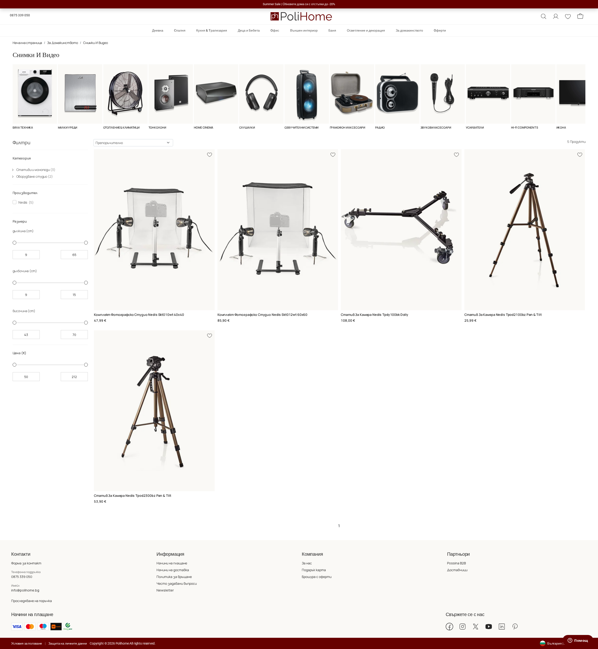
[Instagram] (462, 626)
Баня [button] (332, 30)
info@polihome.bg (25, 590)
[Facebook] (449, 626)
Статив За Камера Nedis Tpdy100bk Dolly (374, 314)
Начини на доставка (173, 570)
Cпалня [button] (179, 30)
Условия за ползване (26, 643)
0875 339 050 (20, 15)
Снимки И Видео (95, 42)
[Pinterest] (515, 626)
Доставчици (457, 570)
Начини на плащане (172, 563)
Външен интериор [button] (304, 30)
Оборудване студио (34, 176)
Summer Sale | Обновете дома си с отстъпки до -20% (299, 4)
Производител (25, 193)
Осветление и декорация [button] (366, 30)
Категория (22, 158)
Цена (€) (19, 353)
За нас (307, 563)
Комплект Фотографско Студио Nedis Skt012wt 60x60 (262, 314)
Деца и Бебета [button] (249, 30)
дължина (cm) (23, 231)
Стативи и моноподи (35, 169)
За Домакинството (62, 42)
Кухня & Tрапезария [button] (211, 30)
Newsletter (165, 590)
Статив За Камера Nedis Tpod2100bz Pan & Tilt (503, 314)
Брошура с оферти (316, 576)
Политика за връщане (174, 576)
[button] (543, 16)
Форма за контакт (26, 563)
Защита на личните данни (67, 643)
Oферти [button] (440, 30)
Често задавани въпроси (177, 583)
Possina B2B (456, 563)
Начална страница (27, 42)
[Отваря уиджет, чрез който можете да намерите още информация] (577, 641)
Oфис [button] (275, 30)
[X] (475, 626)
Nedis (22, 202)
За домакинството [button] (409, 30)
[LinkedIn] (501, 626)
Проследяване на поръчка (31, 601)
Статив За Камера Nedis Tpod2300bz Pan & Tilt (132, 495)
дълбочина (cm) (25, 271)
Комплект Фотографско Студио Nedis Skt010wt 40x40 (139, 314)
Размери (20, 221)
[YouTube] (488, 626)
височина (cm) (24, 311)
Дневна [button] (157, 30)
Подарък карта (314, 570)
